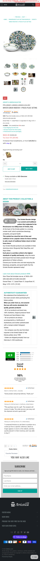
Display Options (13, 449)
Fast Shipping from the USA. (11, 127)
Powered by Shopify (7, 556)
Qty (4, 159)
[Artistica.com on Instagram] (18, 532)
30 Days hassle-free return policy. (12, 129)
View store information (10, 181)
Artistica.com (9, 549)
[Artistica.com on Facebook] (15, 532)
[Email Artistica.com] (11, 532)
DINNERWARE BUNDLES (12, 189)
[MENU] (1, 5)
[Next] (35, 42)
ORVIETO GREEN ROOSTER (12, 102)
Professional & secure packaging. (12, 131)
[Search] (33, 5)
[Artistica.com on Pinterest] (21, 532)
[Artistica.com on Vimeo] (24, 532)
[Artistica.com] (20, 5)
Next (23, 17)
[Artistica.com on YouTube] (28, 532)
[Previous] (4, 42)
